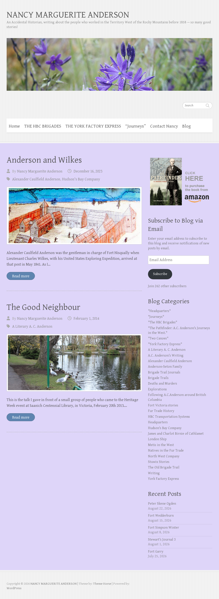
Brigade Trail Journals (164, 372)
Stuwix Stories (158, 462)
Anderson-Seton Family (165, 367)
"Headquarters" (159, 311)
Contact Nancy (164, 126)
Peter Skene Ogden (162, 504)
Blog (186, 126)
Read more (20, 276)
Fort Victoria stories (163, 405)
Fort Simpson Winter (163, 528)
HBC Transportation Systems (169, 417)
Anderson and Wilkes (44, 160)
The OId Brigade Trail (163, 467)
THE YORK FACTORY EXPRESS (93, 126)
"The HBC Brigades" (162, 322)
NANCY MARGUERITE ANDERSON (68, 15)
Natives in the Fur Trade (166, 451)
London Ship (157, 439)
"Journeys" (156, 317)
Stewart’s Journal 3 (162, 540)
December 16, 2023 (88, 171)
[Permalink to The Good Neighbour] (74, 363)
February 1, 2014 (86, 318)
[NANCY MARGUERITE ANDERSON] (110, 62)
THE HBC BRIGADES (42, 126)
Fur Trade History (161, 411)
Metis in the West (161, 445)
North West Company (163, 456)
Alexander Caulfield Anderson (36, 179)
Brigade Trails (158, 378)
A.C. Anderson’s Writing (165, 356)
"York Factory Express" (165, 344)
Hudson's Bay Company (81, 179)
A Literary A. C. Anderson (32, 326)
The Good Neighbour (43, 307)
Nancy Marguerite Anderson (39, 171)
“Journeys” (135, 126)
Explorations (157, 389)
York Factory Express (163, 479)
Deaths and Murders (162, 384)
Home (14, 126)
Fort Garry (155, 552)
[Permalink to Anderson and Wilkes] (74, 215)
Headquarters (158, 422)
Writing (154, 473)
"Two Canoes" (158, 338)
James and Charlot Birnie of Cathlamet (176, 434)
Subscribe (160, 274)
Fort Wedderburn (161, 516)
